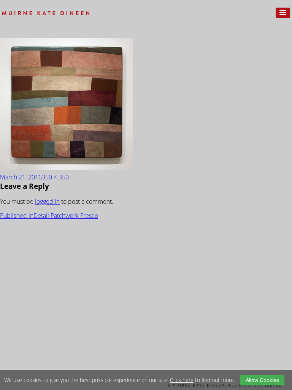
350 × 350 (55, 177)
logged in (47, 201)
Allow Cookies (262, 380)
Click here (182, 380)
